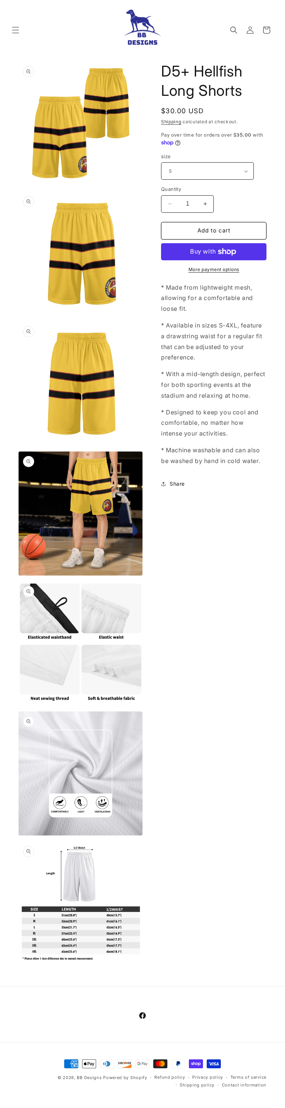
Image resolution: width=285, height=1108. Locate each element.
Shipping (171, 121)
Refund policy (169, 1077)
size (166, 156)
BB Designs (89, 1077)
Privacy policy (207, 1077)
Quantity (171, 189)
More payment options (214, 269)
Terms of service (248, 1077)
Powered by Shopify (125, 1077)
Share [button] (177, 483)
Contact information (244, 1085)
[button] (15, 30)
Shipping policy (197, 1085)
